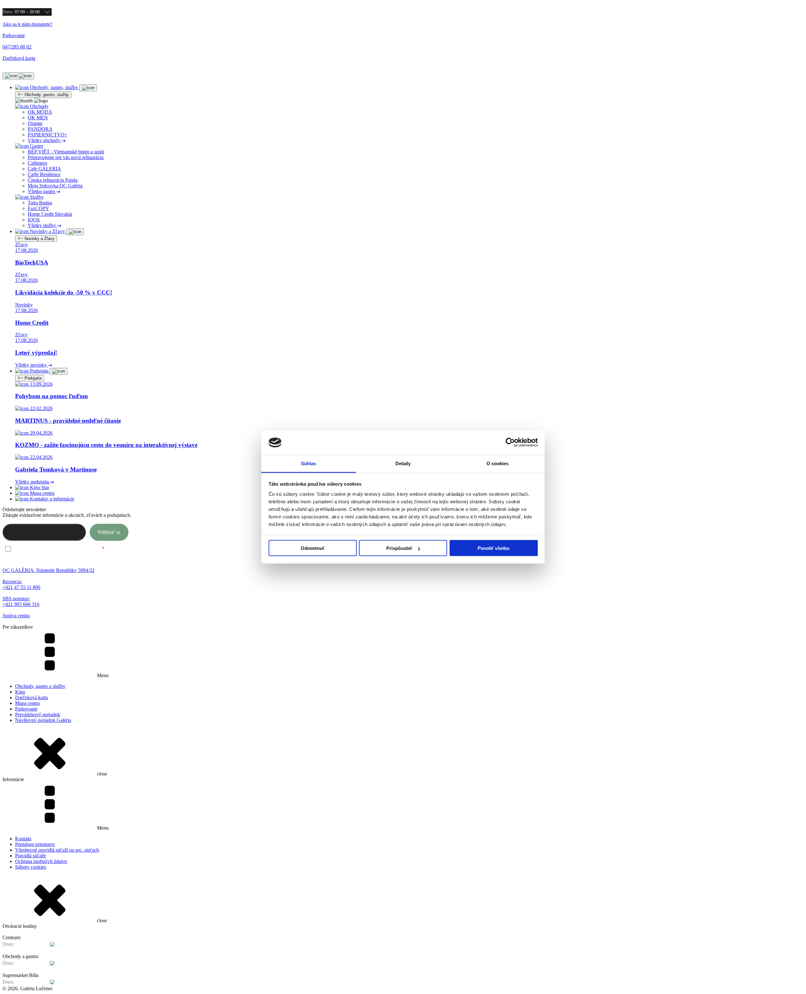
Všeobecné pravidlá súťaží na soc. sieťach (57, 850)
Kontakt (23, 838)
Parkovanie (26, 708)
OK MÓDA (40, 112)
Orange (35, 123)
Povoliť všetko (493, 548)
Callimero (37, 163)
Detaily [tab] (403, 463)
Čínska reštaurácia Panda (52, 180)
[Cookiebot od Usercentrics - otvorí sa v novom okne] (510, 442)
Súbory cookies (30, 867)
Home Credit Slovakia (50, 214)
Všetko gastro (42, 191)
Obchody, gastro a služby (40, 686)
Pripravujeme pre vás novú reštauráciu (66, 157)
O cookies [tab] (497, 463)
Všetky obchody (45, 140)
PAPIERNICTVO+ (47, 134)
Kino (20, 691)
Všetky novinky (31, 365)
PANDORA (40, 129)
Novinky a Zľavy (38, 238)
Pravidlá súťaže (30, 855)
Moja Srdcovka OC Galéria (55, 185)
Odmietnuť (313, 548)
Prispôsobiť (399, 548)
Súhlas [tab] (308, 463)
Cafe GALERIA (44, 168)
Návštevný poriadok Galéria (43, 720)
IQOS (34, 219)
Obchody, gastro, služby (46, 94)
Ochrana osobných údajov (41, 861)
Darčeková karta (31, 697)
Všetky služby (42, 225)
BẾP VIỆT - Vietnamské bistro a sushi (66, 151)
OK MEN (38, 117)
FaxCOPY (38, 208)
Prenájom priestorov (35, 844)
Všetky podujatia (32, 481)
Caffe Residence (44, 174)
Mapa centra (27, 703)
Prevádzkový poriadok (37, 714)
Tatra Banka (40, 202)
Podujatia (32, 378)
